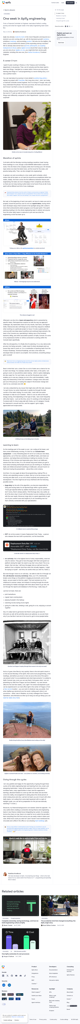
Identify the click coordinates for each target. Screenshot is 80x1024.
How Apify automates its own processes (15, 954)
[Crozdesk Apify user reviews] (18, 999)
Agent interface (36, 1002)
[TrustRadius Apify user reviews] (11, 999)
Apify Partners (71, 975)
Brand (68, 1009)
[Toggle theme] (4, 1004)
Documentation (53, 970)
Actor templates (53, 973)
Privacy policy (43, 1019)
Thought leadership (15, 918)
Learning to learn (60, 18)
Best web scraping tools (54, 1001)
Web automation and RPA (20, 951)
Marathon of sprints (61, 15)
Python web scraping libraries (54, 1006)
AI (11, 951)
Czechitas (21, 80)
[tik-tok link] (25, 975)
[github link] (12, 975)
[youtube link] (16, 975)
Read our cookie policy (18, 1017)
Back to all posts (10, 10)
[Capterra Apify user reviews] (19, 994)
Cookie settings (8, 1020)
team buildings (39, 821)
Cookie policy (53, 1019)
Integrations (35, 973)
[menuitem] (55, 2)
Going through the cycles (62, 20)
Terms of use (32, 1019)
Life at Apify (7, 13)
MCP (33, 980)
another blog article (40, 78)
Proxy (33, 976)
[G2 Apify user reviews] (4, 999)
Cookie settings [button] (64, 1019)
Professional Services (70, 970)
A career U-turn (60, 13)
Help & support (36, 992)
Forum (33, 999)
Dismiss (17, 1020)
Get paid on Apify (54, 980)
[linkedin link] (3, 975)
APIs (50, 992)
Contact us (70, 995)
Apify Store (35, 970)
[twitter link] (7, 975)
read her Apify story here (11, 698)
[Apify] (3, 967)
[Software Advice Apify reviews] (11, 994)
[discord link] (20, 975)
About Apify (70, 992)
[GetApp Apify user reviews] (4, 994)
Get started (70, 2)
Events (68, 999)
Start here (61, 42)
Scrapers (51, 1010)
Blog (68, 1002)
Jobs (72, 1006)
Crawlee (34, 983)
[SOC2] (9, 985)
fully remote (8, 689)
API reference (53, 976)
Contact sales (55, 2)
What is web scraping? (52, 996)
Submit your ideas (36, 995)
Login (62, 2)
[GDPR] (4, 985)
